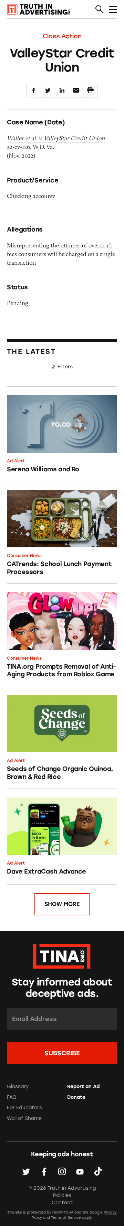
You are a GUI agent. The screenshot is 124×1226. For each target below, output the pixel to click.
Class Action (62, 36)
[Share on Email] (76, 90)
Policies (62, 1195)
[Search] (99, 10)
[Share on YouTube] (79, 1171)
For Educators (24, 1108)
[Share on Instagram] (62, 1171)
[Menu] (113, 10)
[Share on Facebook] (34, 90)
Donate (76, 1097)
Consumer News (24, 555)
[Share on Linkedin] (62, 90)
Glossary (18, 1087)
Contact (62, 1203)
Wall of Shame (24, 1118)
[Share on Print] (90, 90)
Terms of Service (66, 1217)
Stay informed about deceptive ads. (62, 988)
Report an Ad (83, 1087)
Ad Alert (16, 461)
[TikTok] (97, 1171)
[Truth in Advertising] (38, 9)
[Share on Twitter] (48, 90)
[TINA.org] (62, 955)
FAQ (12, 1097)
